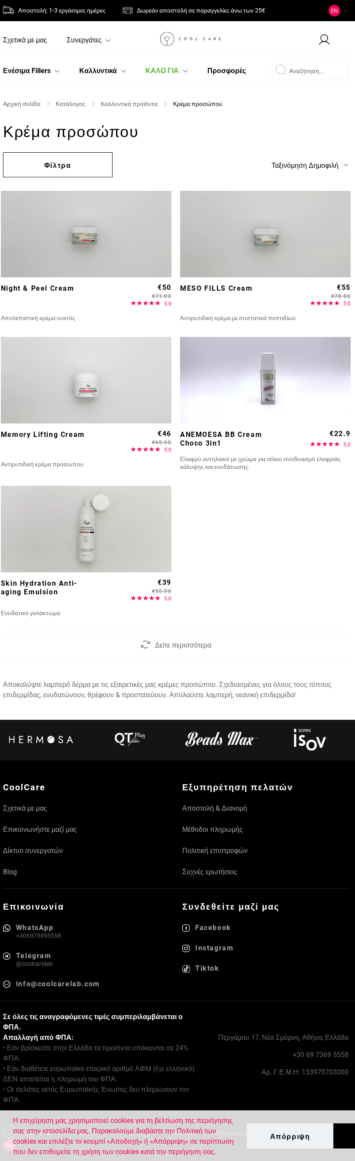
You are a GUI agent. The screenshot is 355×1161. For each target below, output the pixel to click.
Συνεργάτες (85, 39)
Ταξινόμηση (305, 165)
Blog (10, 871)
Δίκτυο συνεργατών (33, 850)
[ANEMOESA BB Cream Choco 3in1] (265, 380)
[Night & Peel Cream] (86, 234)
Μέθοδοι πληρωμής (212, 829)
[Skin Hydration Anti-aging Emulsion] (86, 529)
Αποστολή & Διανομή (214, 807)
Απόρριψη (290, 1136)
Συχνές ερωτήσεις (209, 871)
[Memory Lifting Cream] (86, 380)
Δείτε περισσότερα (183, 644)
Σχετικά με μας (25, 39)
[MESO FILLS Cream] (265, 234)
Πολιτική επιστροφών (215, 850)
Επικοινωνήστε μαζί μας (40, 829)
